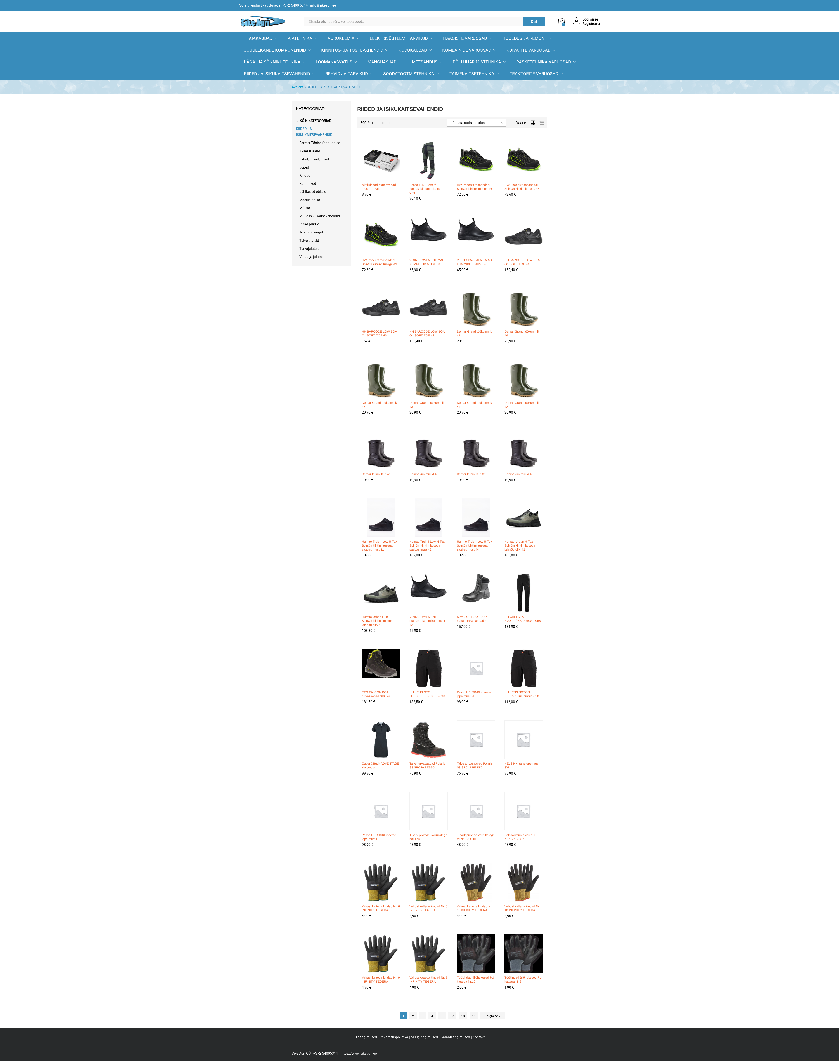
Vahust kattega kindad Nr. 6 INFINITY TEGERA (381, 908)
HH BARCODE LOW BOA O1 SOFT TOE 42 (426, 333)
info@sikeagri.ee (323, 5)
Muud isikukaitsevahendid (319, 216)
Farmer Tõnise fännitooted (319, 143)
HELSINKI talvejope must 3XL (521, 765)
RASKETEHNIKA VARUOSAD (543, 62)
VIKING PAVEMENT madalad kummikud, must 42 (427, 620)
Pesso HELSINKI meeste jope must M (474, 694)
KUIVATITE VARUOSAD (528, 50)
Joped (304, 167)
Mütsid (304, 208)
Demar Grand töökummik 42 (521, 404)
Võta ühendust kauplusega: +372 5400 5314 (273, 5)
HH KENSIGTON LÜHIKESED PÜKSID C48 (427, 694)
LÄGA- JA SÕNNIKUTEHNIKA (272, 62)
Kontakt (479, 1037)
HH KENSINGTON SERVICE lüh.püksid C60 (521, 694)
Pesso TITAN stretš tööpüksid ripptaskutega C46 (425, 188)
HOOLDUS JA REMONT (524, 38)
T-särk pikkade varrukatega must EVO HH (476, 837)
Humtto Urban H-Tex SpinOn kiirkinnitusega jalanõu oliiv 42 (519, 545)
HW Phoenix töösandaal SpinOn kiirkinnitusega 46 (474, 186)
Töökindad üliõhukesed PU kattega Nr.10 (475, 979)
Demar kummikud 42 (423, 474)
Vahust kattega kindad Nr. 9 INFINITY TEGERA (381, 979)
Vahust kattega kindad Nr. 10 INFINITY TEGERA (522, 908)
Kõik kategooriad (315, 121)
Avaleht (297, 87)
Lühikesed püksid (312, 192)
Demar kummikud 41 (376, 474)
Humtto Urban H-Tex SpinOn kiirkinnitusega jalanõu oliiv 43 (377, 620)
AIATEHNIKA (300, 38)
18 (463, 1016)
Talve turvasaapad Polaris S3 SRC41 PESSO (474, 765)
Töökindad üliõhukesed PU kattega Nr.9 (523, 979)
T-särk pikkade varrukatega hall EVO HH (428, 837)
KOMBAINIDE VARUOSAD (466, 50)
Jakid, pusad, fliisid (314, 159)
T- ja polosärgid (311, 232)
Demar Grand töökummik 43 (426, 404)
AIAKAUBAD (260, 38)
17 (452, 1016)
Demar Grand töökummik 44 (474, 404)
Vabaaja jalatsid (311, 257)
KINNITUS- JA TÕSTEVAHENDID (352, 50)
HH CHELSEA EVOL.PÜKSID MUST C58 (522, 618)
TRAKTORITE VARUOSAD (534, 73)
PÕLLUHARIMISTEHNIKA (477, 62)
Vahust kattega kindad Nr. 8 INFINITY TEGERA (428, 908)
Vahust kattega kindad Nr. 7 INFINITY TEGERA (428, 979)
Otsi (534, 21)
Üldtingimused (366, 1037)
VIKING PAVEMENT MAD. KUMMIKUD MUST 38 (427, 262)
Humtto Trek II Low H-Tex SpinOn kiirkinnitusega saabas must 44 (474, 545)
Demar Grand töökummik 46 (521, 333)
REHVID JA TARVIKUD (346, 73)
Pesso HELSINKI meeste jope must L (379, 837)
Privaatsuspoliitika (394, 1037)
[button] (380, 177)
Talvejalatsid (309, 241)
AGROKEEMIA (341, 38)
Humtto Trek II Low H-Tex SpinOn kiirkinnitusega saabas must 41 (379, 545)
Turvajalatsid (309, 249)
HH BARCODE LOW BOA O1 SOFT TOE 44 (521, 262)
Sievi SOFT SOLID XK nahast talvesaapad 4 (472, 618)
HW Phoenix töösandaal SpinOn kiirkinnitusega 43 (379, 262)
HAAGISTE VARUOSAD (465, 38)
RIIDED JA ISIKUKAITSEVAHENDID (277, 73)
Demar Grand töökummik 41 (474, 333)
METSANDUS (424, 62)
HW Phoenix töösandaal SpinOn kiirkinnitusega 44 (522, 186)
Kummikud (307, 183)
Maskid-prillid (309, 200)
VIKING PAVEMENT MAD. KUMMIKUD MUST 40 (475, 262)
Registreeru (591, 24)
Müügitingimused (424, 1037)
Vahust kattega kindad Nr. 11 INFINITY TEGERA (474, 908)
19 (474, 1016)
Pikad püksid (309, 224)
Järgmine (491, 1016)
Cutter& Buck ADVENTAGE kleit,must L (380, 765)
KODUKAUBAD (413, 50)
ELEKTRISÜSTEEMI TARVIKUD (399, 38)
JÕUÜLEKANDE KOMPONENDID (275, 50)
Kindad (304, 175)
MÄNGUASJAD (382, 62)
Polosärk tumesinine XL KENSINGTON (520, 837)
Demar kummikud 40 (518, 474)
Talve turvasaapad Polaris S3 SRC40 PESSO (427, 765)
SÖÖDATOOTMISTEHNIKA (408, 73)
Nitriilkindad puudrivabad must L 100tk (379, 186)
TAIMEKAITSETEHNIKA (471, 73)
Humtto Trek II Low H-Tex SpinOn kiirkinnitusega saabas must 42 (427, 545)
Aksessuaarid (309, 151)
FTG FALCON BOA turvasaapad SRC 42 (376, 694)
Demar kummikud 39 (471, 474)
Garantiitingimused (455, 1037)
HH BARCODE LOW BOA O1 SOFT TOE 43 (379, 333)
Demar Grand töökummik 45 (379, 404)
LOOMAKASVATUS (334, 62)
